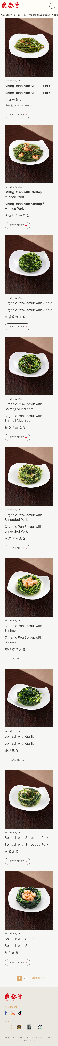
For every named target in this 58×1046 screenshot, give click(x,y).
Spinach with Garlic (20, 736)
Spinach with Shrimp (20, 939)
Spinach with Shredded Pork (27, 838)
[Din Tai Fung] (10, 5)
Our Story (6, 15)
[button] (52, 6)
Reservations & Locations (36, 15)
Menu (17, 15)
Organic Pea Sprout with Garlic (28, 303)
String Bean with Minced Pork (27, 86)
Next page (37, 978)
